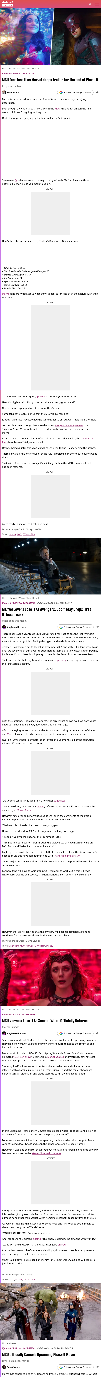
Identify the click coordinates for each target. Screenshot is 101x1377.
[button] (97, 92)
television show (22, 1056)
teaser (69, 425)
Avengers (14, 945)
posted (41, 396)
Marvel (35, 68)
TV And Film (29, 534)
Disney (49, 945)
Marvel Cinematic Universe (46, 1153)
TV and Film (24, 68)
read (48, 1233)
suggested (59, 800)
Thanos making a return (67, 855)
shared (62, 1244)
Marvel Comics (25, 810)
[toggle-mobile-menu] (97, 4)
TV (16, 180)
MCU (57, 108)
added (40, 806)
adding (37, 1238)
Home (5, 68)
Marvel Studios (55, 1056)
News (13, 68)
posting (61, 660)
